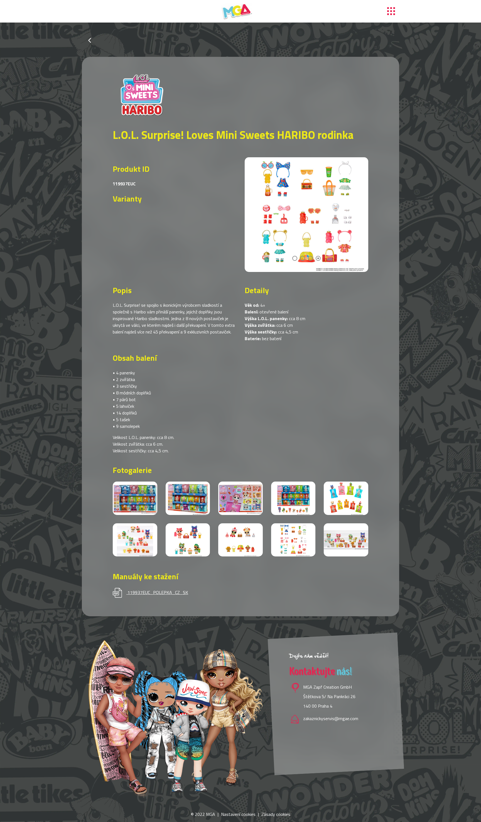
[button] (294, 258)
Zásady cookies (275, 814)
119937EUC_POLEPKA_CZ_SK (157, 592)
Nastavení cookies (238, 814)
